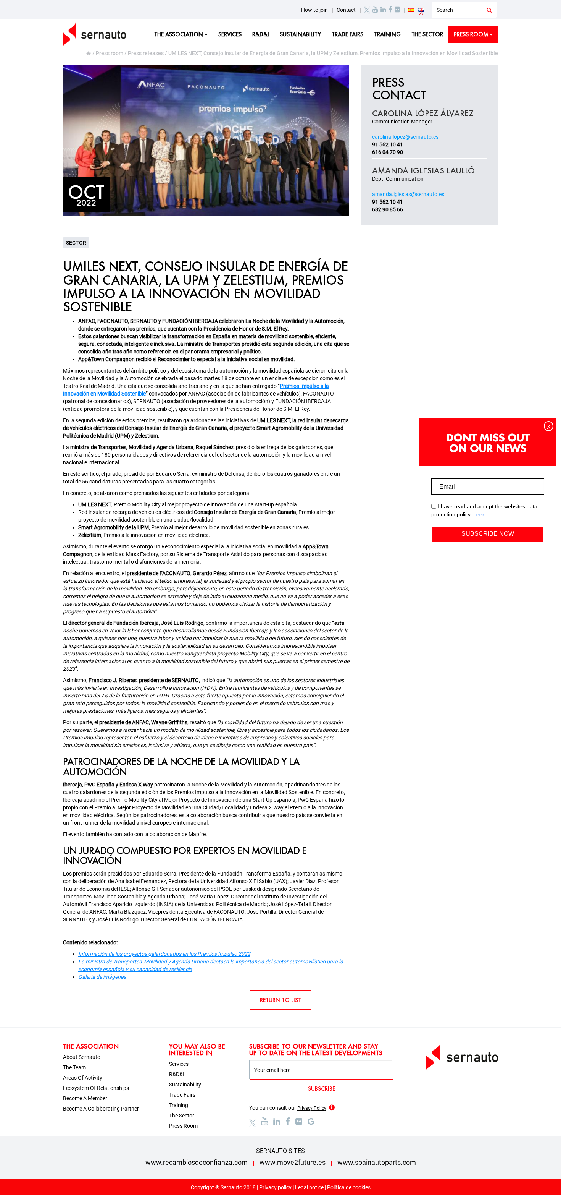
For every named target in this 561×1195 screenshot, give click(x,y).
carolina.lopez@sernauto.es (405, 137)
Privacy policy (275, 1187)
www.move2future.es (293, 1162)
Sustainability (300, 34)
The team (74, 1067)
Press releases (146, 53)
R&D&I (260, 34)
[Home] (89, 53)
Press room (109, 53)
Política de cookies (349, 1187)
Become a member (85, 1098)
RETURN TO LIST (280, 1000)
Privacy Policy (311, 1108)
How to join (314, 10)
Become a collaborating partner (101, 1109)
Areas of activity (82, 1078)
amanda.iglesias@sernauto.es (408, 194)
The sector (427, 34)
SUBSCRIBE (321, 1088)
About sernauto (81, 1057)
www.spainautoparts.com (376, 1162)
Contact (346, 10)
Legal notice (309, 1187)
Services (230, 34)
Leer (478, 514)
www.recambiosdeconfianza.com (196, 1162)
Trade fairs (347, 34)
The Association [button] (179, 34)
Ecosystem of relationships (96, 1088)
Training (387, 34)
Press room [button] (472, 34)
